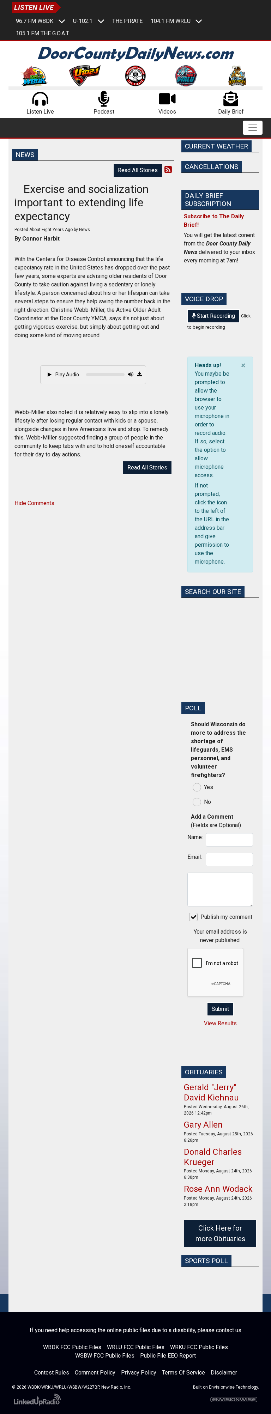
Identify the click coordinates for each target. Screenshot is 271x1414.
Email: (194, 857)
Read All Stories (138, 170)
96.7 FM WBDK (34, 21)
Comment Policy (95, 1372)
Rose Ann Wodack (218, 1189)
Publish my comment (226, 917)
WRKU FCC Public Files (199, 1347)
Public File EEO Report (168, 1355)
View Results (220, 1023)
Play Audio (66, 374)
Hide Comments (34, 503)
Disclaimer (224, 1372)
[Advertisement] (220, 661)
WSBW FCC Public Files (104, 1355)
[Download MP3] (139, 374)
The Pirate (127, 21)
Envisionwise (222, 1387)
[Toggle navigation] (253, 128)
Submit (220, 1009)
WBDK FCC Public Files (72, 1347)
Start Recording (215, 315)
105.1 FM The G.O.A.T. (43, 33)
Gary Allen (203, 1125)
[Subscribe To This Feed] (168, 170)
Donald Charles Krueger (213, 1157)
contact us (228, 1330)
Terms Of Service (183, 1372)
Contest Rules (51, 1372)
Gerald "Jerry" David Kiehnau (211, 1092)
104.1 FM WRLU (171, 21)
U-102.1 (82, 21)
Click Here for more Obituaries (220, 1233)
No (207, 802)
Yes (208, 787)
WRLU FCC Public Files (135, 1347)
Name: (194, 837)
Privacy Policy (138, 1372)
